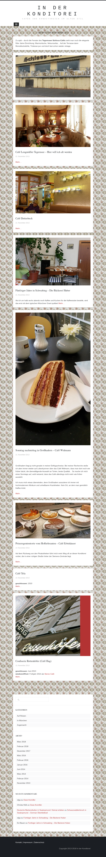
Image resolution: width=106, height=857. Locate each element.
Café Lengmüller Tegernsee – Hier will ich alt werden (44, 152)
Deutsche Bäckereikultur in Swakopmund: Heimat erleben (40, 810)
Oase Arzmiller (29, 800)
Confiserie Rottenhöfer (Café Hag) (33, 661)
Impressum (27, 842)
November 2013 (23, 783)
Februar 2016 (22, 760)
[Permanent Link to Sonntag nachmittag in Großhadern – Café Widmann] (53, 444)
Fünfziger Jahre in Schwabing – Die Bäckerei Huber (43, 290)
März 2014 (21, 774)
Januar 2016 (22, 765)
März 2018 (21, 742)
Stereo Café (49, 674)
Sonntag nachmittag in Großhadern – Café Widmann (43, 450)
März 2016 (21, 755)
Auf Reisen (21, 716)
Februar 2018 (22, 746)
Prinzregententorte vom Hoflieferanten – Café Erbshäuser (46, 543)
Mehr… (19, 162)
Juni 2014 (21, 769)
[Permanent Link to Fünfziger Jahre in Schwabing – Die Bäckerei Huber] (53, 284)
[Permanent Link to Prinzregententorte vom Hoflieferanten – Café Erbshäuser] (53, 537)
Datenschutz (39, 842)
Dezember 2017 (23, 751)
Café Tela (20, 573)
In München (22, 720)
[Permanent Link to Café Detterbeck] (53, 212)
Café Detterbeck (24, 218)
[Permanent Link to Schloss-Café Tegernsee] (53, 96)
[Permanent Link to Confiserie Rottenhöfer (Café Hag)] (48, 655)
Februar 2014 (22, 778)
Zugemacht (21, 725)
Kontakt (19, 842)
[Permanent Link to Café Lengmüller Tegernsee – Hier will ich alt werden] (53, 146)
